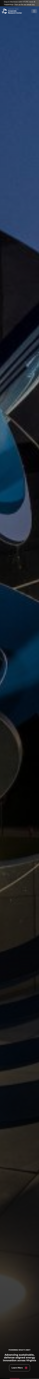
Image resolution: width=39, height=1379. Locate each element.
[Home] (12, 11)
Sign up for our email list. (24, 4)
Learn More (17, 1367)
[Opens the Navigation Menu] (34, 11)
